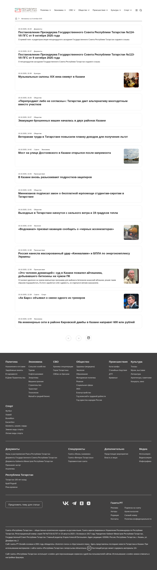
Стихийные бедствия (118, 370)
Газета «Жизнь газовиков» (79, 454)
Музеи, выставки (138, 370)
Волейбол (10, 418)
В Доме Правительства (15, 378)
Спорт (126, 10)
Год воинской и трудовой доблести (91, 396)
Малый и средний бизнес (39, 396)
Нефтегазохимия (36, 374)
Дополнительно (114, 449)
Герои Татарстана (60, 370)
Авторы (114, 511)
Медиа (143, 449)
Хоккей (8, 415)
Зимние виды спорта (14, 429)
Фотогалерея (144, 454)
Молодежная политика (86, 378)
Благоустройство (83, 393)
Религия (79, 381)
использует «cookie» (46, 554)
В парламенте (11, 374)
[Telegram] (74, 503)
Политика (44, 10)
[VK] (66, 503)
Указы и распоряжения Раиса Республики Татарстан (28, 454)
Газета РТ (117, 502)
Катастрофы (114, 367)
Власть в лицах (110, 458)
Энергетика (33, 378)
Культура (114, 10)
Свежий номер (130, 515)
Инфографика (145, 461)
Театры (134, 367)
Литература (136, 374)
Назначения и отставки (15, 367)
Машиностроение (36, 381)
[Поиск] (140, 10)
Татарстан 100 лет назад (16, 480)
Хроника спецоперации (63, 367)
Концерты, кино (137, 381)
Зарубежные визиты (14, 370)
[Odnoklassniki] (82, 503)
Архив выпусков (131, 511)
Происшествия (99, 10)
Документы (13, 449)
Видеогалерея (145, 458)
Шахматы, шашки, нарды (16, 426)
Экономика (58, 10)
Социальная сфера (84, 385)
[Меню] (136, 10)
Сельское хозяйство (37, 367)
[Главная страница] (26, 10)
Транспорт (33, 389)
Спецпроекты (76, 449)
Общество (82, 10)
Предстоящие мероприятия (116, 454)
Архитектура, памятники (141, 378)
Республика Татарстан (19, 474)
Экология (80, 370)
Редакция (115, 515)
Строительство (35, 385)
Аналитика (10, 469)
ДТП (111, 374)
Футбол (9, 411)
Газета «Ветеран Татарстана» (81, 458)
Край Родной (11, 483)
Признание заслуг (13, 465)
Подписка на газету (132, 508)
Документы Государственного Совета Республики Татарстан (31, 458)
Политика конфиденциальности (137, 519)
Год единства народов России (89, 400)
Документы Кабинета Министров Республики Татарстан (29, 461)
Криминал (113, 378)
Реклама (114, 508)
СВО (71, 10)
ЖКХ (78, 389)
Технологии (33, 393)
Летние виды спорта (14, 433)
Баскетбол (10, 422)
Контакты (115, 519)
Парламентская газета (77, 461)
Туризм (32, 370)
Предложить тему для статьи (24, 504)
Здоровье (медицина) (85, 367)
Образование (82, 374)
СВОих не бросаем (61, 374)
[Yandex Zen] (88, 503)
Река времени (11, 487)
